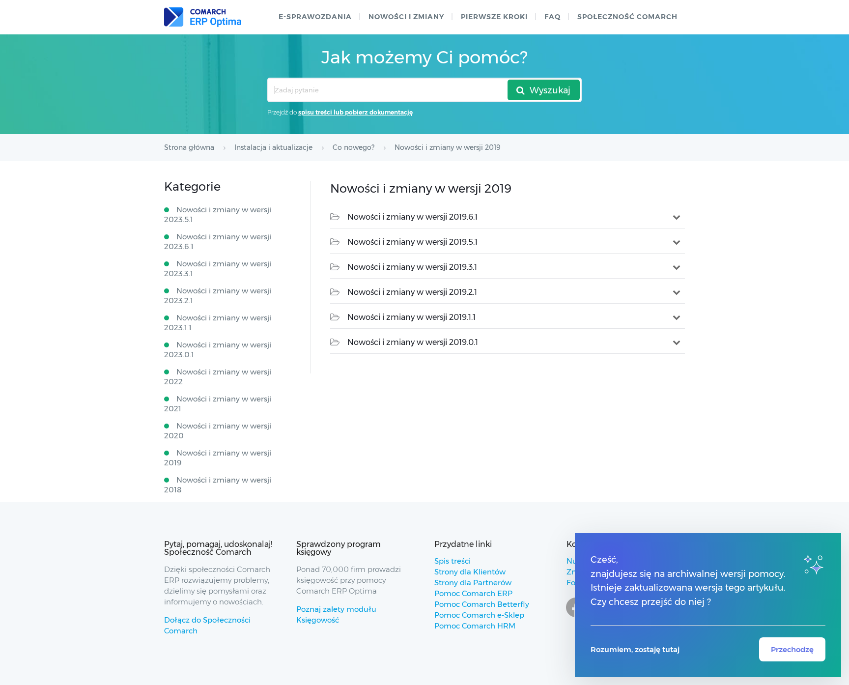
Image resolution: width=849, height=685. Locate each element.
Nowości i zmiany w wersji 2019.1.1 (411, 317)
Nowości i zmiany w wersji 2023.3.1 (217, 268)
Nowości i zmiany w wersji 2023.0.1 (217, 349)
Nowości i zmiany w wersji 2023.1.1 (217, 322)
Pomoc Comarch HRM (474, 625)
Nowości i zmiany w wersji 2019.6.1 (412, 217)
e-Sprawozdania (315, 16)
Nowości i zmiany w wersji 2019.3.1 (412, 267)
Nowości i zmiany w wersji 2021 (217, 403)
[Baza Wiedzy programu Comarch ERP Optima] (202, 17)
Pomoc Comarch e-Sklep (479, 615)
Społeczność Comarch (627, 16)
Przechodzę (792, 649)
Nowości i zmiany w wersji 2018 (217, 484)
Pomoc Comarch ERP (473, 593)
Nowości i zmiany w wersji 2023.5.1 (217, 214)
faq (552, 16)
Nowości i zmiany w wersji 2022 (217, 376)
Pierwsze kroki (494, 16)
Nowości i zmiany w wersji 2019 (217, 457)
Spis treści (452, 561)
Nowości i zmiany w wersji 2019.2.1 (412, 292)
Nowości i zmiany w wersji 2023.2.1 (217, 295)
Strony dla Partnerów (472, 582)
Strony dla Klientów (470, 571)
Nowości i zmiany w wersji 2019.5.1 (412, 242)
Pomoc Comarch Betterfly (481, 604)
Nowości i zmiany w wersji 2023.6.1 (217, 241)
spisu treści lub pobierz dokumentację (355, 112)
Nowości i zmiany (406, 16)
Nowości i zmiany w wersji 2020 (217, 430)
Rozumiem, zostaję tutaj (635, 649)
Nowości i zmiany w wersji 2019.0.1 (412, 342)
